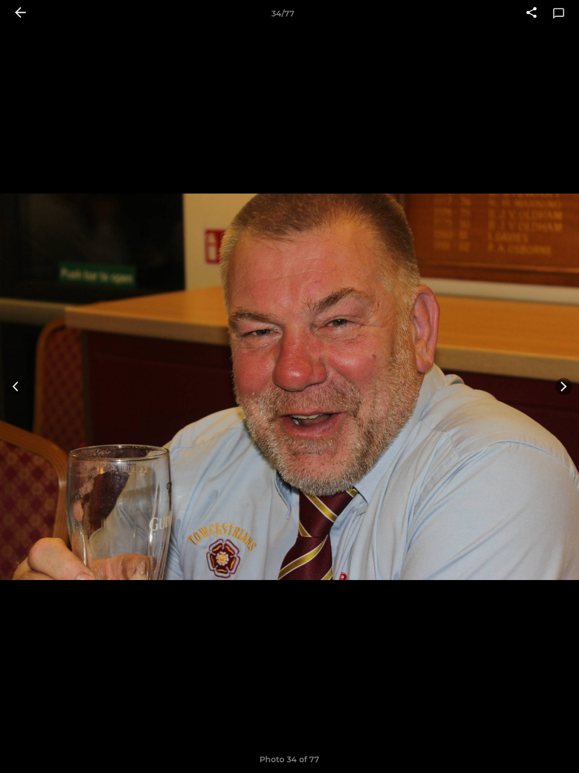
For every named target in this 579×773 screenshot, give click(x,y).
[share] (531, 14)
